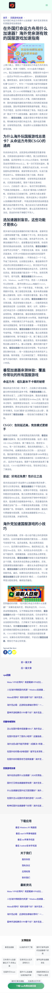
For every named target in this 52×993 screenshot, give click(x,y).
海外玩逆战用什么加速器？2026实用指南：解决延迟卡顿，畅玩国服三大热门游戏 (26, 775)
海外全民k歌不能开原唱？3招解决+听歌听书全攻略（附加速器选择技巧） (26, 744)
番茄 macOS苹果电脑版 (26, 833)
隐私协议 (26, 865)
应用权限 (26, 871)
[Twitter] (10, 652)
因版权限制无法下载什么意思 (42, 973)
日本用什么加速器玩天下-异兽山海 (9, 963)
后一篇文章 (26, 668)
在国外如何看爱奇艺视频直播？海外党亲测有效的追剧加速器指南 (26, 759)
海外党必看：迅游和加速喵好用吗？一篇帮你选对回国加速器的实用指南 (26, 705)
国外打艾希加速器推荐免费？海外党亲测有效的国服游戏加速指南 (26, 783)
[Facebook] (5, 652)
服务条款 (26, 859)
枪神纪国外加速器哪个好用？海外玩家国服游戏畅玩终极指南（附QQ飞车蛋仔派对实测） (26, 806)
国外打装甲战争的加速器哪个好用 (42, 950)
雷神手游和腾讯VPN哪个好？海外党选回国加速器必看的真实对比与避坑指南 (26, 712)
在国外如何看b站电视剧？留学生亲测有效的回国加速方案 (26, 751)
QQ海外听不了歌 (26, 947)
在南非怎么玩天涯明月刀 (26, 961)
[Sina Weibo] (14, 652)
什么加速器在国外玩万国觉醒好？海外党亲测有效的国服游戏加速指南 (26, 790)
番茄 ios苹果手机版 (26, 840)
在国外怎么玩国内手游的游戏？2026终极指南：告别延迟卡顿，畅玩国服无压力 (26, 798)
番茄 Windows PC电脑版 (26, 827)
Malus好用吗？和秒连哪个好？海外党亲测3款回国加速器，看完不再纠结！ (26, 697)
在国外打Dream (9, 972)
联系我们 (26, 878)
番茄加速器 (9, 947)
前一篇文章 (26, 662)
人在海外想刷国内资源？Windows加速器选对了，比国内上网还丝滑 (26, 690)
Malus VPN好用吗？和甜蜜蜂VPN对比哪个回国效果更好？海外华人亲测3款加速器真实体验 (26, 682)
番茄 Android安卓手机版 (26, 846)
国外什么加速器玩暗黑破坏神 (26, 973)
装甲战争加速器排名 (42, 961)
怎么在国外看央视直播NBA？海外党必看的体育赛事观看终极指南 (26, 729)
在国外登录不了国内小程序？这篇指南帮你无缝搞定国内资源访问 (26, 736)
